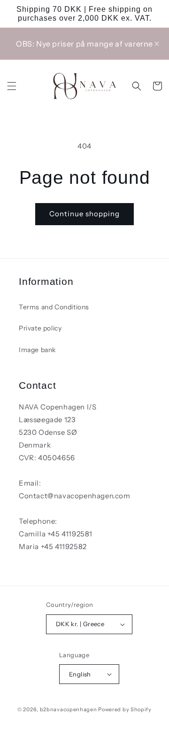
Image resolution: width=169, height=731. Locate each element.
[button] (11, 86)
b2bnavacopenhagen (68, 709)
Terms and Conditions (54, 307)
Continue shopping (84, 213)
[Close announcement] (156, 43)
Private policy (40, 328)
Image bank (37, 350)
